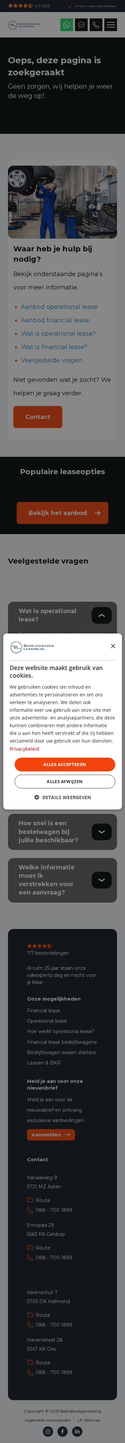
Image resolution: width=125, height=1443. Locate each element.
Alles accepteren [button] (64, 764)
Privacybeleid (24, 748)
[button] (62, 797)
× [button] (112, 646)
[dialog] (62, 721)
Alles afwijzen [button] (65, 781)
